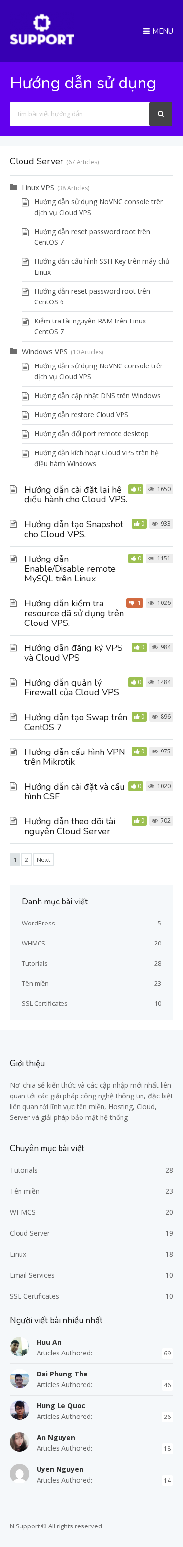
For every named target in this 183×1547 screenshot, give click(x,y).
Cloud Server (30, 1233)
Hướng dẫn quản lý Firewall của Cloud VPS (71, 687)
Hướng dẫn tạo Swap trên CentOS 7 (75, 722)
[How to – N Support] (42, 43)
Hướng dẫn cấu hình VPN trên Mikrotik (74, 757)
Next (43, 859)
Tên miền (35, 983)
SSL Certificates (45, 1003)
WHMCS (33, 943)
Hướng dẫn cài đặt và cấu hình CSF (74, 791)
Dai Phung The (62, 1373)
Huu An (49, 1342)
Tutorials (35, 963)
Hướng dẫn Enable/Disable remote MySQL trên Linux (70, 568)
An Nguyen (56, 1437)
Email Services (32, 1275)
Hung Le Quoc (61, 1405)
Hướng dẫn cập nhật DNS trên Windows (97, 395)
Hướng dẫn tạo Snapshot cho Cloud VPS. (73, 529)
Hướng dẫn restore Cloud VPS (81, 414)
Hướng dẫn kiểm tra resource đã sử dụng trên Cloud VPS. (74, 613)
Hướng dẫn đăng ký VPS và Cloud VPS (73, 653)
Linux (18, 1254)
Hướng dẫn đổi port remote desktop (91, 433)
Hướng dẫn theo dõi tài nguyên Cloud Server (69, 826)
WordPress (38, 923)
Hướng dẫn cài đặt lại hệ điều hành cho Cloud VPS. (75, 494)
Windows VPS (45, 351)
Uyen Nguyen (60, 1469)
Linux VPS (38, 187)
